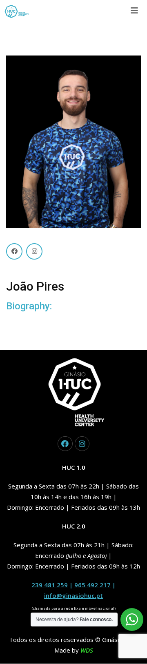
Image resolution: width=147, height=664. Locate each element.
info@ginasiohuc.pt (73, 595)
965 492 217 (92, 585)
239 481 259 (49, 585)
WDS (86, 650)
